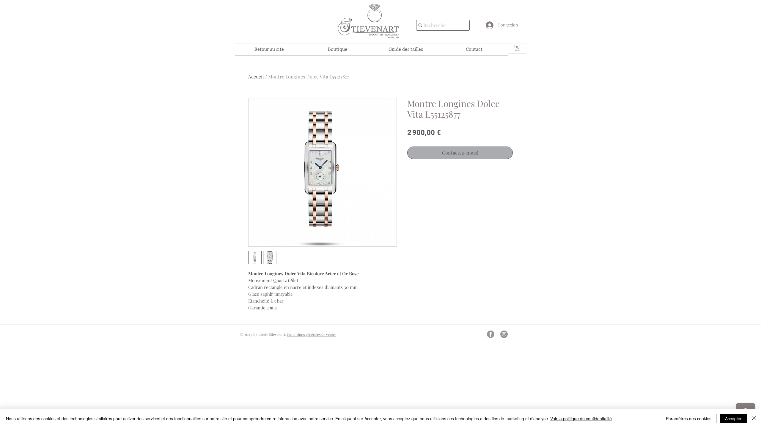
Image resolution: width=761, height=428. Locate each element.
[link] (517, 48)
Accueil (256, 76)
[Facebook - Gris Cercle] (490, 334)
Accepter (733, 418)
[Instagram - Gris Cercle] (504, 334)
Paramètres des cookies (688, 418)
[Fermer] (753, 418)
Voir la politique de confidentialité (581, 418)
